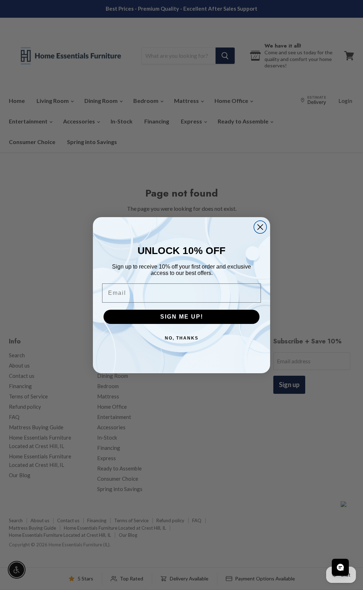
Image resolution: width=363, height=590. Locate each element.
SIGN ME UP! (181, 317)
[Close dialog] (260, 227)
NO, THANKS (182, 338)
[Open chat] (340, 567)
